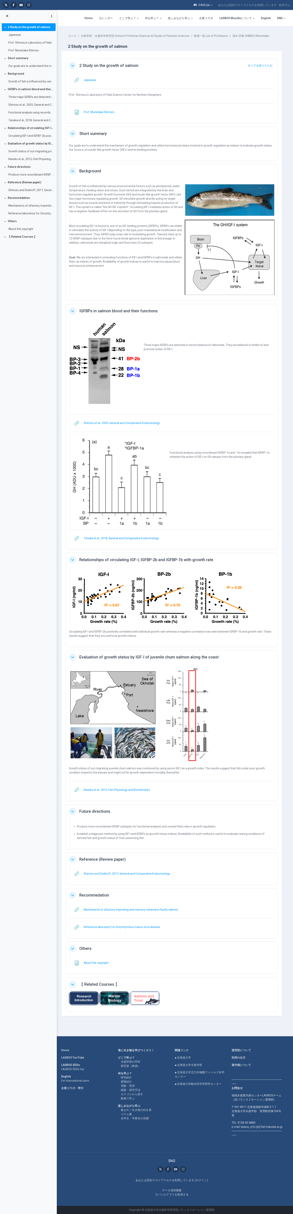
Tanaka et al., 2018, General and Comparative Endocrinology (31, 120)
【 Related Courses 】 (22, 236)
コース (72, 35)
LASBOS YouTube (72, 1057)
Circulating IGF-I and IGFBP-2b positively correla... (31, 135)
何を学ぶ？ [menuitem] (152, 18)
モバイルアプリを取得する (172, 1194)
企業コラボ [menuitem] (206, 18)
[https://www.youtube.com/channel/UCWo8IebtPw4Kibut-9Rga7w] (21, 5)
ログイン (284, 5)
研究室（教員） (130, 1065)
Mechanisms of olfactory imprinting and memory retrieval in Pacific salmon (31, 205)
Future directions (19, 166)
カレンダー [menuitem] (106, 18)
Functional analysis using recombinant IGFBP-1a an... (31, 112)
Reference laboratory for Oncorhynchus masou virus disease (31, 213)
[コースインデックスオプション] (51, 16)
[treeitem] (28, 38)
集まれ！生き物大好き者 (136, 1109)
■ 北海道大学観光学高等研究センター (198, 1083)
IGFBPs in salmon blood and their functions (31, 89)
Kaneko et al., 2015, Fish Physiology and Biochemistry (31, 159)
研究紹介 (126, 1077)
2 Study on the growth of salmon (29, 27)
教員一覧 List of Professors (211, 35)
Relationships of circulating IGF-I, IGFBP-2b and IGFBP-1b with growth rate (31, 128)
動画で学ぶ (128, 1098)
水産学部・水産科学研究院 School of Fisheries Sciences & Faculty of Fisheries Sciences (135, 35)
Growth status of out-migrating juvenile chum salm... (31, 151)
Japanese (14, 34)
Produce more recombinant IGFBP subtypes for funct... (31, 174)
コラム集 (126, 1114)
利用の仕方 (239, 1057)
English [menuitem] (266, 18)
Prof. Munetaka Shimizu (23, 50)
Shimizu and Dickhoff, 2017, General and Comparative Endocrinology (31, 190)
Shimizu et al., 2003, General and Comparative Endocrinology (31, 104)
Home (65, 1050)
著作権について (241, 1065)
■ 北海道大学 (183, 1057)
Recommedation (19, 197)
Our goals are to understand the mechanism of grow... (31, 65)
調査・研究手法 (130, 1090)
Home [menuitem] (88, 18)
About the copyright (20, 228)
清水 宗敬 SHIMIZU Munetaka (250, 35)
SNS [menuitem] (280, 18)
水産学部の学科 (130, 1061)
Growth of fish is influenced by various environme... (31, 81)
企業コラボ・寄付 (72, 1088)
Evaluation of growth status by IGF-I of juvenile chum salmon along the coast (31, 143)
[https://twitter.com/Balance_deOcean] (6, 5)
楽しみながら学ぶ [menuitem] (179, 18)
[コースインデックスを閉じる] (7, 16)
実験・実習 (128, 1085)
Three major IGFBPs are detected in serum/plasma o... (31, 97)
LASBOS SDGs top (72, 1069)
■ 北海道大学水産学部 (188, 1065)
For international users (75, 1080)
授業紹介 (126, 1081)
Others (12, 221)
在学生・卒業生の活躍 (135, 1118)
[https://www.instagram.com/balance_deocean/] (29, 5)
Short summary (18, 58)
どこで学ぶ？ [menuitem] (127, 18)
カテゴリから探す (132, 1094)
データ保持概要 (172, 1190)
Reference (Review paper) (24, 182)
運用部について (241, 1050)
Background (16, 73)
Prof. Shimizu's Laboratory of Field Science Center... (31, 42)
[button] (203, 5)
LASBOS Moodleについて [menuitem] (235, 18)
